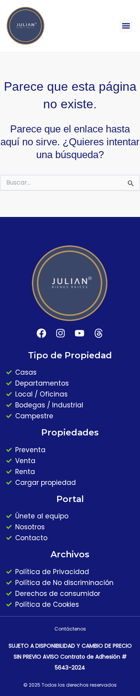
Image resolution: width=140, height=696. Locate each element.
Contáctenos (70, 629)
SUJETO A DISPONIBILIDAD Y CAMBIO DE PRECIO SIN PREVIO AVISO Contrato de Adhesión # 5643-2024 (70, 656)
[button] (125, 25)
